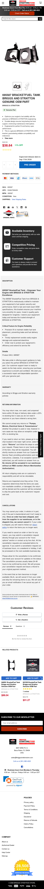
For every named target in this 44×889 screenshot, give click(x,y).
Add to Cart (11, 678)
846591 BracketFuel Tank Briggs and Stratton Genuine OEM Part (10, 684)
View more (9, 138)
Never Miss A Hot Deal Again (41, 444)
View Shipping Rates (19, 199)
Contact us (5, 849)
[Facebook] (4, 207)
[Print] (13, 207)
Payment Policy (29, 806)
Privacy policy (29, 802)
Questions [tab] (19, 626)
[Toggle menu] (3, 3)
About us (5, 841)
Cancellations (28, 827)
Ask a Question (23, 620)
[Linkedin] (21, 207)
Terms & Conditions (31, 809)
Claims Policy (28, 824)
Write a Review (23, 615)
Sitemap (5, 856)
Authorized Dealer (8, 845)
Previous (3, 679)
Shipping (27, 813)
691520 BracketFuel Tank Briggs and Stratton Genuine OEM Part (32, 684)
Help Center (6, 852)
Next (41, 679)
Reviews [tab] (6, 626)
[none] (22, 54)
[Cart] (41, 3)
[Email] (8, 207)
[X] (17, 207)
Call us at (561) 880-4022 (31, 10)
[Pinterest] (26, 207)
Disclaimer (27, 816)
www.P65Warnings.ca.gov (10, 598)
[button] (13, 781)
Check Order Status (22, 13)
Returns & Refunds (30, 820)
